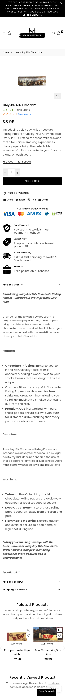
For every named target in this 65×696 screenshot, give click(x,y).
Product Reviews (13, 581)
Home (6, 52)
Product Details (13, 284)
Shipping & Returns (15, 589)
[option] (32, 81)
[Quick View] (28, 630)
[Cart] (58, 33)
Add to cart (17, 644)
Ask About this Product (17, 161)
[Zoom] (57, 96)
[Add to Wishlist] (28, 635)
